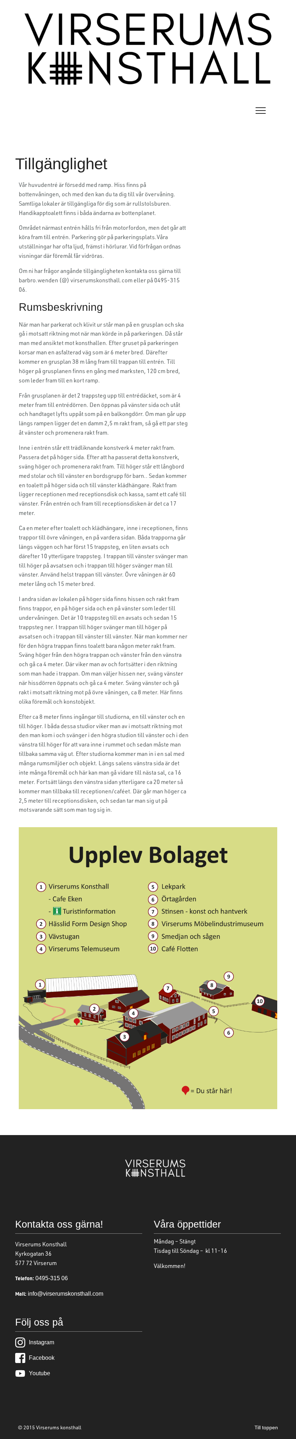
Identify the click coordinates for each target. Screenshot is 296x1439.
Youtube (39, 1373)
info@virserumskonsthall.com (64, 1294)
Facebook (42, 1358)
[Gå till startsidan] (148, 84)
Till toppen (266, 1427)
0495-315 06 (51, 1278)
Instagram (41, 1342)
